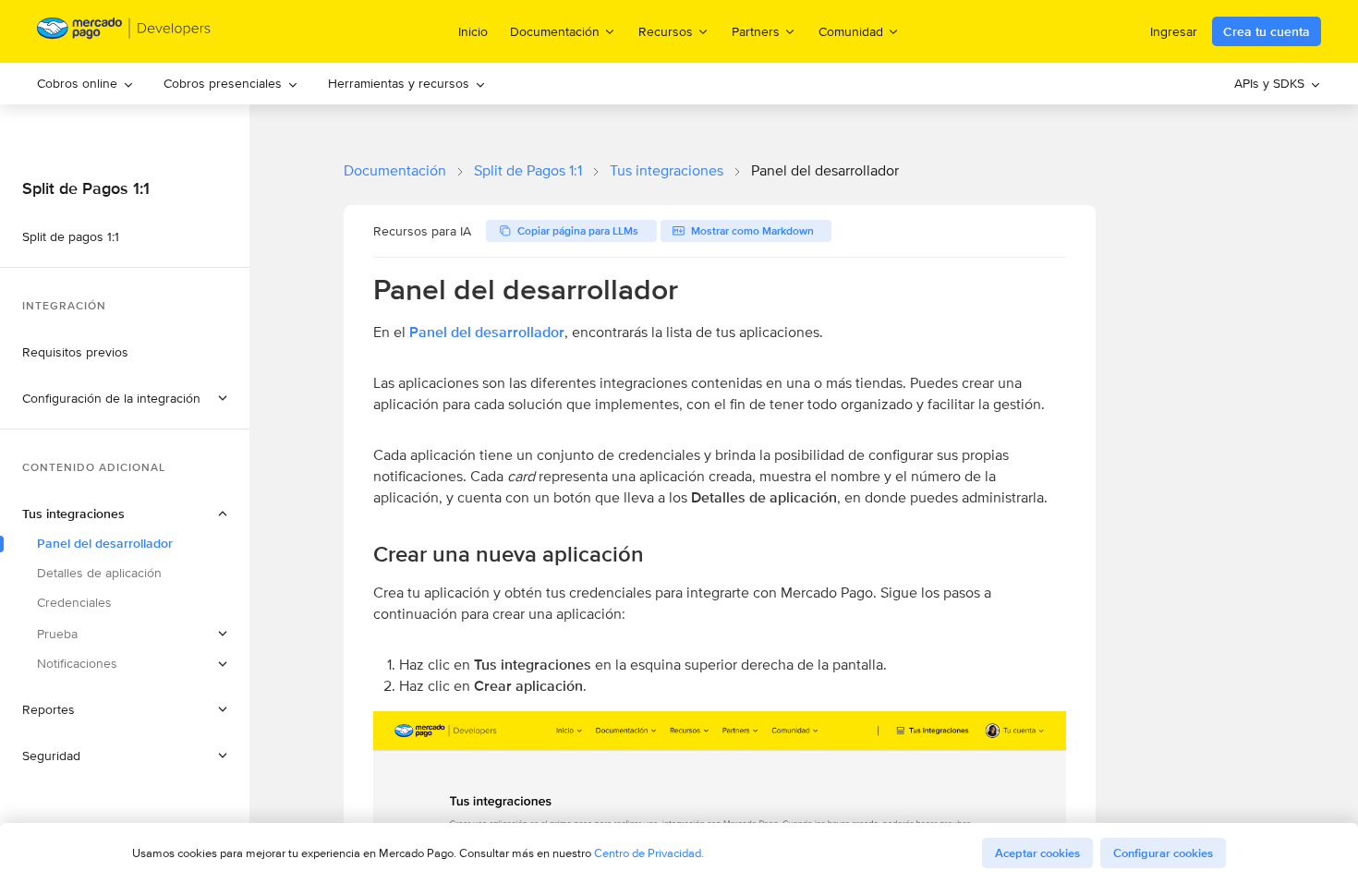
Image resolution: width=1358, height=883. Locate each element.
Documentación (395, 170)
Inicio (473, 31)
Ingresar (1173, 31)
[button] (124, 398)
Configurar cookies (1163, 853)
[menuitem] (85, 83)
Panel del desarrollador (486, 332)
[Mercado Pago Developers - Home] (124, 32)
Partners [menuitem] (756, 31)
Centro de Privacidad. (649, 853)
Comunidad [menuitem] (850, 31)
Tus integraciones (666, 170)
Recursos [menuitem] (665, 31)
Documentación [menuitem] (555, 31)
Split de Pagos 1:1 (528, 170)
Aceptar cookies (1037, 853)
